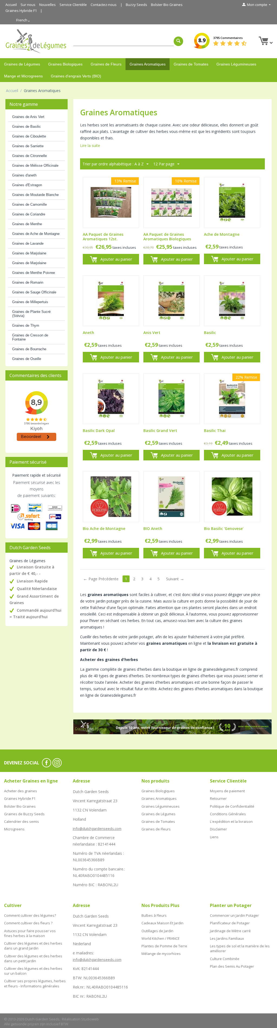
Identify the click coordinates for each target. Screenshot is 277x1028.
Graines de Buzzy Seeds (24, 813)
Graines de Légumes (22, 64)
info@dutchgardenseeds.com (97, 828)
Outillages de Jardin (157, 930)
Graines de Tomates (191, 64)
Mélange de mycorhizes (161, 953)
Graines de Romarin (27, 282)
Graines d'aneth (24, 175)
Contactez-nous (104, 4)
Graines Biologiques (65, 64)
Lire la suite (90, 145)
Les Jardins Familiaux (227, 938)
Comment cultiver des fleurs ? (28, 923)
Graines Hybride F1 (21, 10)
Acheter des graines (20, 790)
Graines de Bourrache (29, 349)
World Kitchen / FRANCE (160, 938)
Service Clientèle (73, 4)
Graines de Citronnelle (29, 156)
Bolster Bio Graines (167, 4)
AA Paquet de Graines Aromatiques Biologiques (167, 236)
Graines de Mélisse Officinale (35, 165)
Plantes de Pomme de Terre (164, 946)
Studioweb (90, 1019)
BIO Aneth (152, 528)
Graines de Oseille (26, 359)
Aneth (88, 332)
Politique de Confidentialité (232, 806)
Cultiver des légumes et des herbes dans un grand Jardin (33, 946)
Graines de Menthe (27, 224)
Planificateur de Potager (230, 923)
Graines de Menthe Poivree (33, 273)
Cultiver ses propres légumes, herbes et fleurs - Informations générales (35, 983)
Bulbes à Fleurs (154, 915)
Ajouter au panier (116, 259)
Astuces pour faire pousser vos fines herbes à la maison (30, 933)
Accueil (11, 4)
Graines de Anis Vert (28, 117)
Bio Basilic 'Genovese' (223, 528)
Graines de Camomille (29, 204)
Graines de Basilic (26, 127)
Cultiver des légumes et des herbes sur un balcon (33, 971)
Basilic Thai (215, 430)
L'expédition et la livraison (231, 821)
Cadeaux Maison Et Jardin (162, 923)
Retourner (218, 798)
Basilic (210, 332)
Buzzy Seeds (136, 4)
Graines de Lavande (28, 243)
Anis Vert (151, 332)
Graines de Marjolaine (29, 253)
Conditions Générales (228, 813)
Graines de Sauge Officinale (34, 292)
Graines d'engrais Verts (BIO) (76, 76)
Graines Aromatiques (148, 64)
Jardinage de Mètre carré (230, 930)
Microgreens (14, 829)
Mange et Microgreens (23, 76)
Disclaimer (218, 829)
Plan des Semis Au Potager (232, 966)
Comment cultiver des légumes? (30, 915)
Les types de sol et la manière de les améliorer (240, 948)
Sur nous (28, 4)
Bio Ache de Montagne (104, 528)
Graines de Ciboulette (29, 136)
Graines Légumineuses (236, 64)
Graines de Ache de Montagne (36, 234)
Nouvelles (47, 4)
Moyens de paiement (227, 790)
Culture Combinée (224, 958)
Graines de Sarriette (28, 146)
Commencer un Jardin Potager (234, 915)
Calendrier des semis (21, 821)
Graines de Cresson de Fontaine (30, 337)
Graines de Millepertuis (30, 302)
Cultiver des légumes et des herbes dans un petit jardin (33, 958)
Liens (214, 836)
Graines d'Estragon (27, 185)
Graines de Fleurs (106, 64)
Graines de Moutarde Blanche (35, 195)
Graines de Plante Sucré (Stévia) (31, 314)
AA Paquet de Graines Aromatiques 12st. (103, 236)
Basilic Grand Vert (160, 430)
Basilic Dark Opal (99, 430)
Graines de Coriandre (28, 214)
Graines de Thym (25, 325)
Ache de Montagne (221, 234)
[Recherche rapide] (178, 41)
